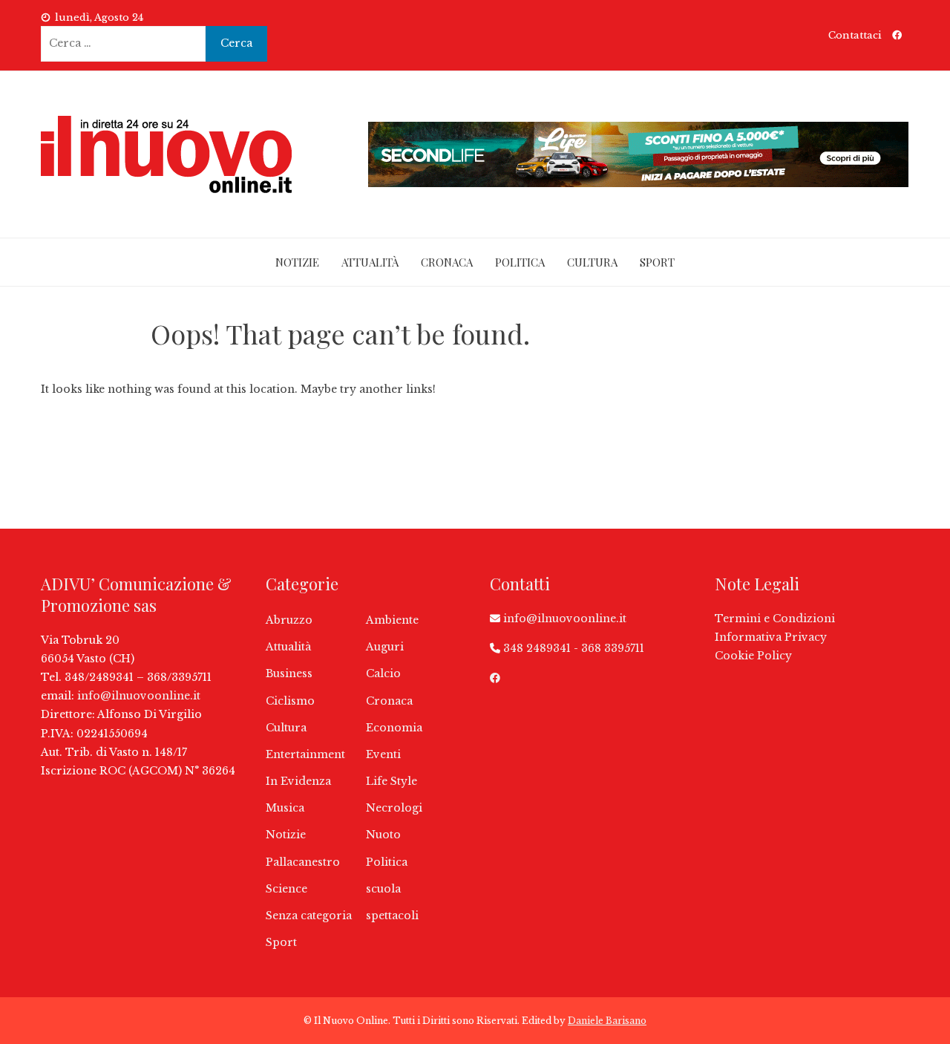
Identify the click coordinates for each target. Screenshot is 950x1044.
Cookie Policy (753, 655)
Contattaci (855, 35)
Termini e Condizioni (775, 618)
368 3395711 (612, 648)
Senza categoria (309, 915)
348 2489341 (537, 648)
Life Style (391, 781)
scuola (383, 888)
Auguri (385, 646)
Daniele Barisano (607, 1020)
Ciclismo (290, 701)
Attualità (370, 262)
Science (286, 888)
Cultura (592, 262)
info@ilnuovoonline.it (138, 695)
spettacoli (392, 915)
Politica (520, 262)
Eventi (383, 754)
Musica (285, 808)
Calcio (383, 673)
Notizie (297, 262)
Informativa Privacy (771, 637)
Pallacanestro (303, 862)
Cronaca (447, 262)
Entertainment (305, 754)
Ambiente (392, 620)
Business (289, 673)
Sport (657, 262)
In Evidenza (298, 781)
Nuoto (383, 834)
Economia (394, 727)
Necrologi (394, 808)
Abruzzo (289, 620)
